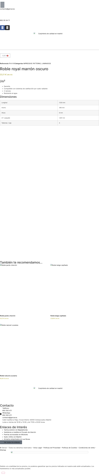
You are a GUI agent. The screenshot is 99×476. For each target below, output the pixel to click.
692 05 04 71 (5, 20)
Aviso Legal (37, 448)
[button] (49, 49)
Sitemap (3, 450)
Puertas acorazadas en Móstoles (16, 434)
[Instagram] (7, 27)
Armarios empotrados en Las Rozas (17, 439)
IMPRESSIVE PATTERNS (32, 63)
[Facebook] (2, 27)
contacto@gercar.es (7, 9)
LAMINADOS (46, 63)
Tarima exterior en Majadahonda (16, 430)
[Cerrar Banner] (3, 473)
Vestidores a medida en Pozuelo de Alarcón (20, 432)
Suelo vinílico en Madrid (12, 437)
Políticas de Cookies (69, 448)
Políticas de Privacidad (52, 448)
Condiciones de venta (87, 448)
